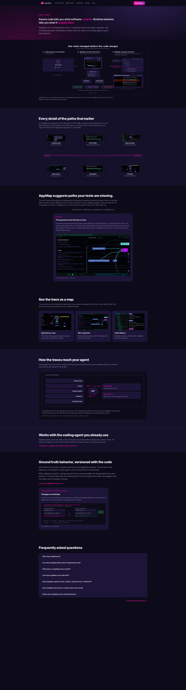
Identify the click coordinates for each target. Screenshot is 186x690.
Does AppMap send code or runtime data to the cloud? (62, 588)
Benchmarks (70, 3)
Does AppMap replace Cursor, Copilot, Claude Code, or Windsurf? (66, 582)
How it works (59, 3)
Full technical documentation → (136, 601)
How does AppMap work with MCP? (55, 575)
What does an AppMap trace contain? (56, 569)
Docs (93, 3)
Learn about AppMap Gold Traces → (51, 483)
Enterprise (79, 3)
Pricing (87, 3)
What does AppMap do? (51, 556)
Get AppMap (139, 3)
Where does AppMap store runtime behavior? (58, 594)
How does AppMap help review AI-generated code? (61, 563)
